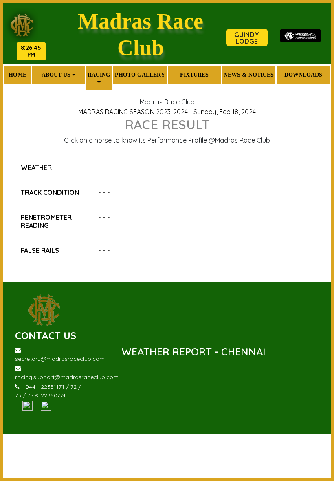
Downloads (303, 74)
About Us (57, 74)
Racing (99, 74)
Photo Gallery (140, 74)
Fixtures (194, 74)
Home (17, 74)
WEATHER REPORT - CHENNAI (193, 351)
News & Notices (249, 74)
